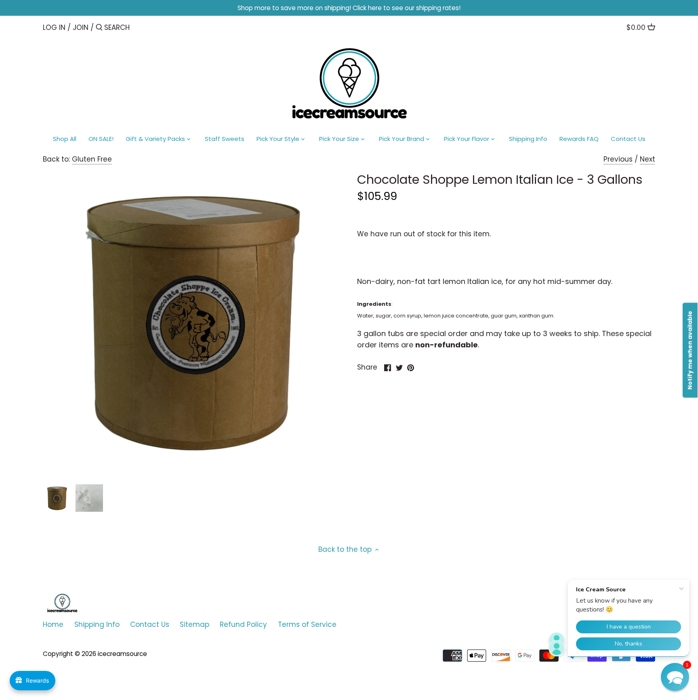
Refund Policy (243, 624)
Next (647, 159)
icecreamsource (122, 654)
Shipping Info (97, 624)
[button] (675, 677)
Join (80, 27)
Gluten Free (92, 159)
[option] (57, 498)
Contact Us (149, 624)
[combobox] (138, 27)
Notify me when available (690, 350)
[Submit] (99, 28)
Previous (618, 159)
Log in (54, 27)
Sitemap (194, 624)
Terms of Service (307, 624)
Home (53, 624)
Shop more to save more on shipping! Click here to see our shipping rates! (349, 8)
